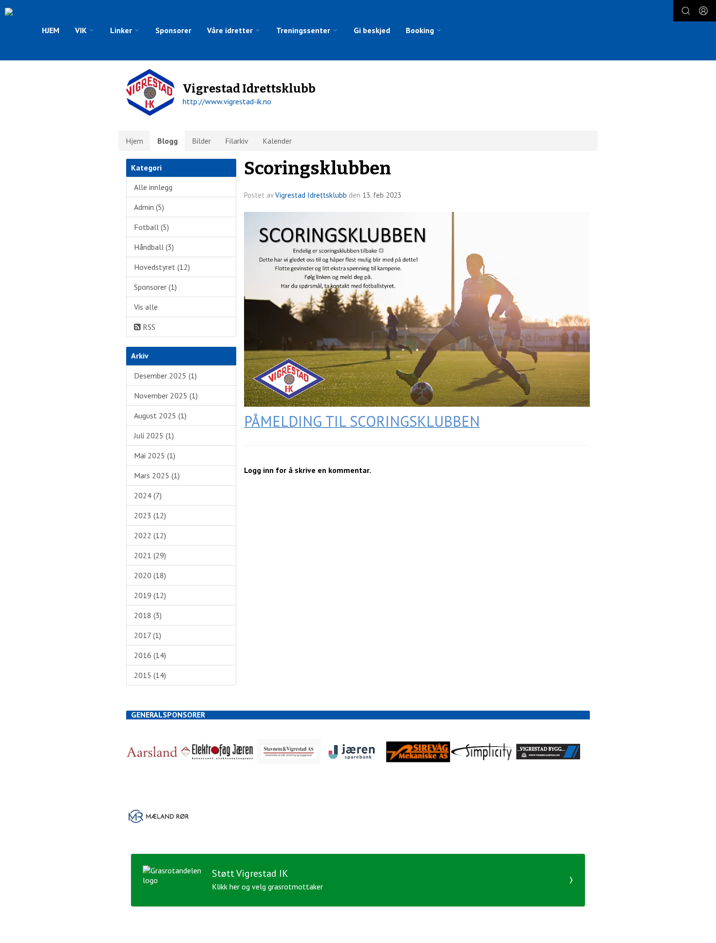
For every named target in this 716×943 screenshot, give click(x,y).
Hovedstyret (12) (162, 267)
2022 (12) (150, 535)
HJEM (50, 30)
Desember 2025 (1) (165, 375)
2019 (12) (150, 595)
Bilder (201, 141)
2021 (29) (150, 555)
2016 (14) (150, 655)
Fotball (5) (151, 227)
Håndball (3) (154, 247)
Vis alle (146, 307)
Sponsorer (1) (155, 287)
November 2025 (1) (166, 395)
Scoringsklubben (317, 168)
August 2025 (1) (160, 415)
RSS (148, 327)
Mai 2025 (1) (154, 455)
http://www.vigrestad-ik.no (227, 101)
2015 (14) (150, 675)
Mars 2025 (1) (157, 475)
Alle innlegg (153, 187)
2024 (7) (148, 495)
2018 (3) (148, 615)
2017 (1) (147, 635)
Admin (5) (149, 207)
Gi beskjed (372, 30)
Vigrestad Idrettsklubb (311, 195)
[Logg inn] (703, 10)
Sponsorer (173, 30)
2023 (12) (150, 515)
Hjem (134, 141)
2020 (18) (150, 575)
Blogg (167, 141)
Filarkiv (236, 141)
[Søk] (686, 10)
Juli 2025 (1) (154, 435)
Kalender (277, 141)
